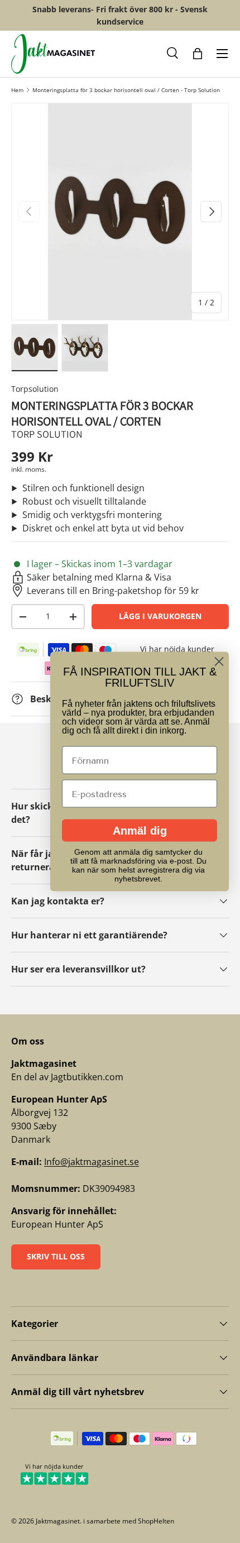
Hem (17, 90)
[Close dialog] (219, 662)
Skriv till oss (56, 1256)
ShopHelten (156, 1521)
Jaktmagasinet (58, 1521)
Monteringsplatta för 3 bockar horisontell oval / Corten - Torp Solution (126, 90)
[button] (173, 53)
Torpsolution (35, 389)
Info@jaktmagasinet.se (91, 1162)
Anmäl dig (140, 831)
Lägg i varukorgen (160, 616)
